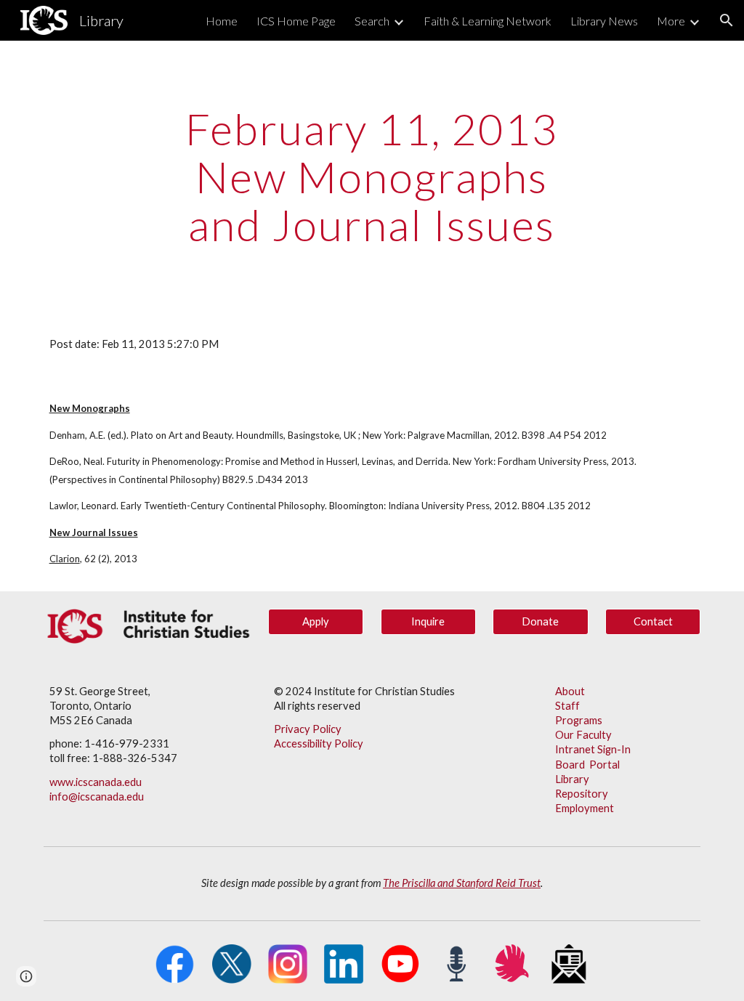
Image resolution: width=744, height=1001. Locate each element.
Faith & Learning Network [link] (487, 21)
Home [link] (222, 21)
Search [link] (372, 21)
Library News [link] (604, 21)
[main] (371, 176)
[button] (726, 20)
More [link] (671, 21)
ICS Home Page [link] (296, 21)
